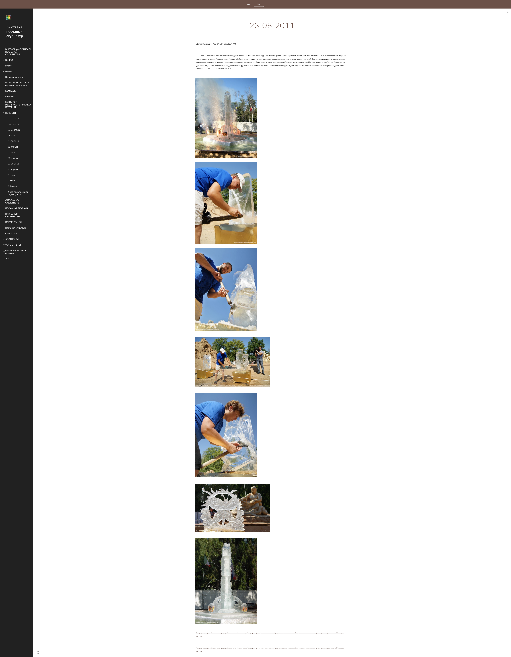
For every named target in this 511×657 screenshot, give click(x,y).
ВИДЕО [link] (9, 60)
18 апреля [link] (13, 158)
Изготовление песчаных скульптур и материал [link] (17, 83)
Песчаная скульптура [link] (15, 228)
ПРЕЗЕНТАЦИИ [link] (13, 222)
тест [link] (7, 258)
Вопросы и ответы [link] (14, 77)
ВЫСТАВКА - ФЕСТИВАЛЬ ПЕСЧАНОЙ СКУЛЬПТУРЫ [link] (18, 52)
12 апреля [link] (13, 146)
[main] (272, 25)
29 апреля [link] (13, 169)
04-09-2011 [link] (13, 124)
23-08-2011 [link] (13, 163)
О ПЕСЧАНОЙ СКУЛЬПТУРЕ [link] (12, 201)
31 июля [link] (12, 175)
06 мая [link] (11, 135)
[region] (255, 4)
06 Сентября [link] (14, 130)
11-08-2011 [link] (13, 141)
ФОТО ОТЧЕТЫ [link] (13, 244)
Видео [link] (8, 65)
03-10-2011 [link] (13, 118)
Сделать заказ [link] (12, 233)
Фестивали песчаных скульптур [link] (15, 251)
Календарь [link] (10, 91)
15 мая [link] (11, 152)
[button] (508, 12)
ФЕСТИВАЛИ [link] (12, 239)
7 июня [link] (11, 180)
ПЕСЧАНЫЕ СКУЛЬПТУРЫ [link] (12, 215)
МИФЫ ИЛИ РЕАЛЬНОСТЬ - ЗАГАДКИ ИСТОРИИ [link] (18, 105)
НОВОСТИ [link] (10, 113)
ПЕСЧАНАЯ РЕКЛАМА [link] (16, 208)
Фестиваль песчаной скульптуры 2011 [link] (18, 193)
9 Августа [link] (12, 186)
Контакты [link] (10, 96)
